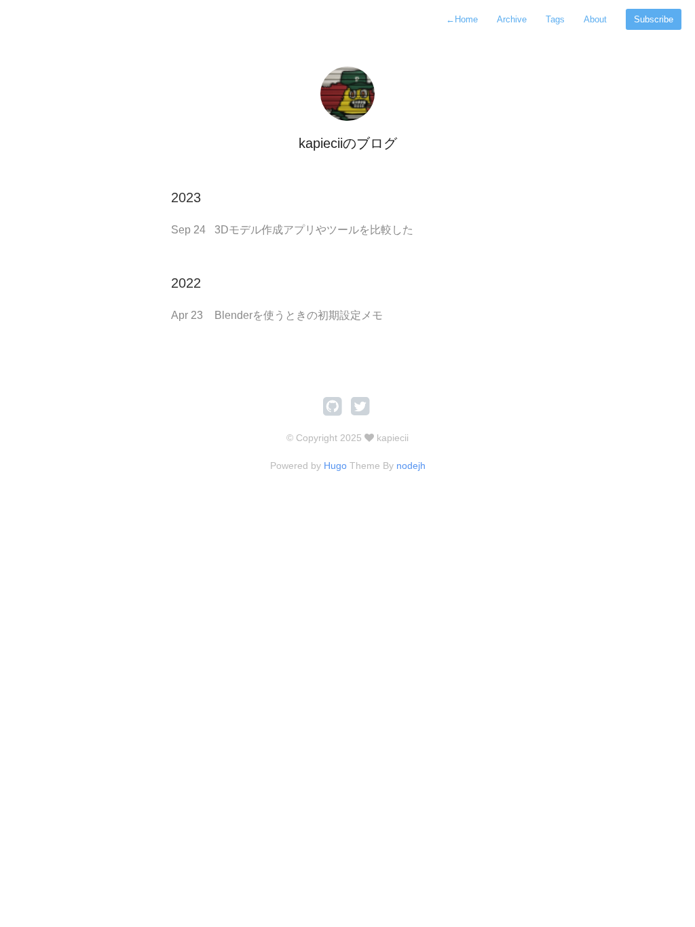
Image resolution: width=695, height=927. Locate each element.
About (595, 19)
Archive (512, 19)
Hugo (335, 465)
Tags (555, 19)
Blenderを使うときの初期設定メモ (298, 315)
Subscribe (653, 19)
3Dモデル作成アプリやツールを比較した (313, 229)
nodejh (411, 465)
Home (462, 19)
